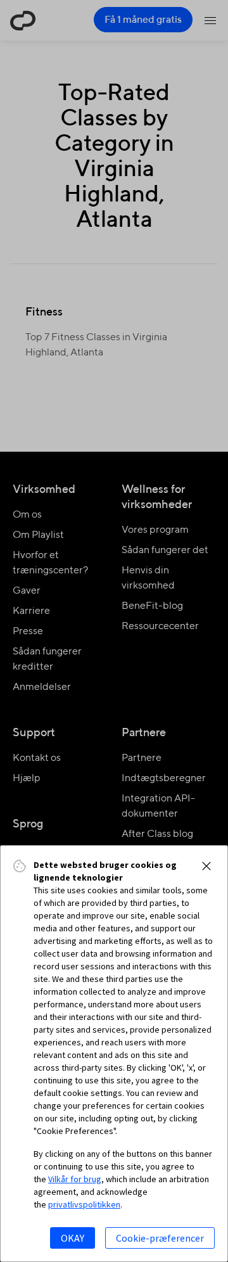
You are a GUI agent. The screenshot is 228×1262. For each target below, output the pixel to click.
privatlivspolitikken (84, 1204)
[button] (206, 866)
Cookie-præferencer (160, 1238)
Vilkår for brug (74, 1179)
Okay (72, 1238)
